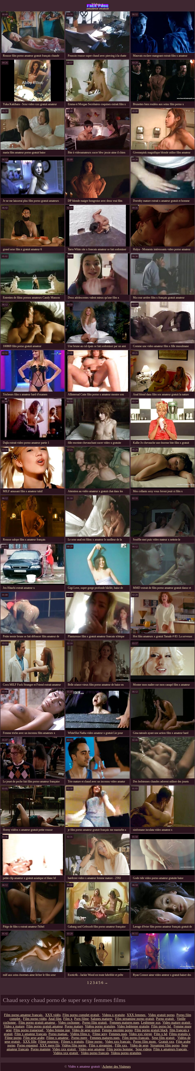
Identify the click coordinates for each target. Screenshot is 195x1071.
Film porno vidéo (35, 1019)
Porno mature (74, 1026)
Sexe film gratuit (164, 1038)
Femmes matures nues (124, 1022)
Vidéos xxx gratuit (66, 1053)
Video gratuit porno (161, 1015)
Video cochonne (69, 1022)
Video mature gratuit (176, 1022)
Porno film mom (145, 1041)
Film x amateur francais (31, 1034)
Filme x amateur (57, 1038)
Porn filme (81, 1019)
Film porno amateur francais (23, 1015)
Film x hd (160, 1034)
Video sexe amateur (92, 1049)
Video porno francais (95, 1053)
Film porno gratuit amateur (37, 1022)
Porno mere (79, 1038)
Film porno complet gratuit (81, 1015)
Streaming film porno (165, 1045)
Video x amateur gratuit (97, 6)
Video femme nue (58, 1030)
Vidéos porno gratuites (100, 1026)
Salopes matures (102, 1019)
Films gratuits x (179, 1034)
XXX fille (29, 1041)
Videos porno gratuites (126, 1053)
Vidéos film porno (74, 1045)
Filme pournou (48, 1041)
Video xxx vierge (140, 1034)
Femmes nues (118, 1034)
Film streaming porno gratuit (134, 1019)
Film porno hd (161, 1026)
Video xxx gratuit (64, 1049)
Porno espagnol (27, 1045)
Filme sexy (100, 1034)
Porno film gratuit (95, 1022)
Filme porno (13, 1038)
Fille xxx (121, 1045)
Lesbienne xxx (151, 1022)
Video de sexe (139, 1045)
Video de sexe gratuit (86, 1030)
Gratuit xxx (166, 1041)
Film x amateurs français (170, 1049)
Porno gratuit (165, 1019)
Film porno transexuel (29, 1030)
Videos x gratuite (113, 1015)
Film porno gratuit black (151, 1030)
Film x (67, 1019)
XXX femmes (136, 1015)
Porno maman (58, 1034)
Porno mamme (40, 1049)
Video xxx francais (118, 1041)
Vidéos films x (80, 1034)
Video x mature (14, 1026)
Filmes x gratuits (72, 1041)
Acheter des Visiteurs (116, 1066)
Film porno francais (136, 1038)
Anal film (54, 1019)
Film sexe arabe (33, 1038)
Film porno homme (120, 1049)
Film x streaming (101, 1045)
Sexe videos (143, 1049)
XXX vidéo (53, 1015)
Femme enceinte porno (117, 1030)
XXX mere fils (50, 1045)
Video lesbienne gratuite (133, 1026)
